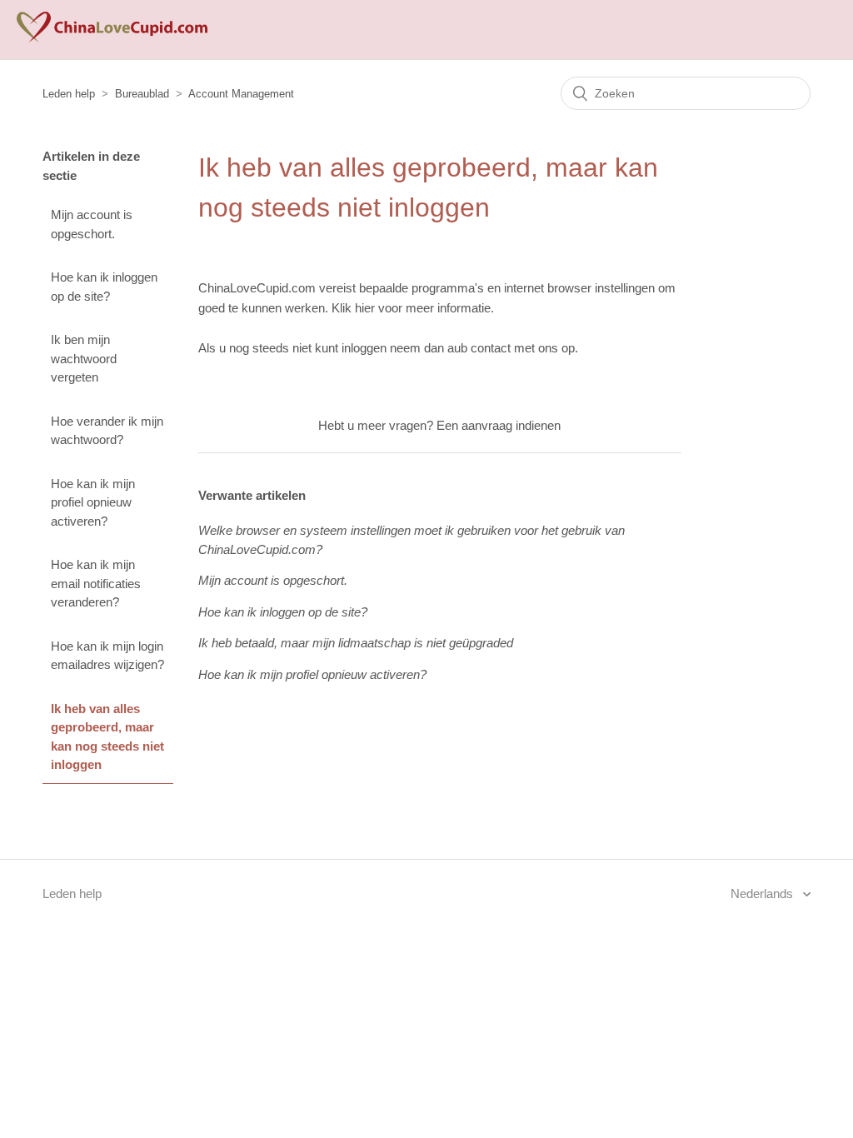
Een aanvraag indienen (498, 425)
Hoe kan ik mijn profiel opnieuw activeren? (93, 502)
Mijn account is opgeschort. (91, 224)
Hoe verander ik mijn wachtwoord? (107, 430)
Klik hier (353, 308)
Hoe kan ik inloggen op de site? (104, 286)
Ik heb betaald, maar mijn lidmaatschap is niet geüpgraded (355, 643)
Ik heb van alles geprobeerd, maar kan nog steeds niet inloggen (107, 736)
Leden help (68, 93)
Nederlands (763, 893)
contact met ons (514, 348)
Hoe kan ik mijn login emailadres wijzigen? (107, 655)
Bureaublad (142, 93)
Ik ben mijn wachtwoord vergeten (84, 358)
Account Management (241, 93)
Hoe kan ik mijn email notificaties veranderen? (96, 583)
